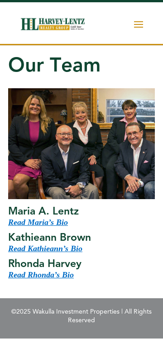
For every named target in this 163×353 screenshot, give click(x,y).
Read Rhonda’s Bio (41, 274)
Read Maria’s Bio (38, 222)
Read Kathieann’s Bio (45, 248)
